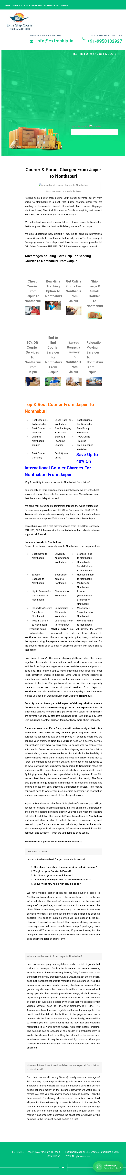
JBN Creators (93, 1152)
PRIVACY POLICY (41, 1152)
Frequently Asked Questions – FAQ (41, 5)
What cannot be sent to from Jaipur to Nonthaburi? (54, 956)
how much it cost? (37, 851)
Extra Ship (70, 1152)
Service (16, 5)
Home (7, 5)
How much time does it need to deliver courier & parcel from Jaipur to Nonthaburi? (63, 1067)
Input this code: (80, 126)
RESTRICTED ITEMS (21, 1152)
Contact (65, 5)
